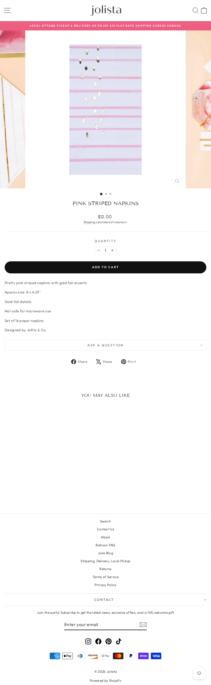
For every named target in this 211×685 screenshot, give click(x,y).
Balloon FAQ (105, 545)
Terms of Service (105, 577)
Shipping (89, 222)
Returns (105, 569)
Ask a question (105, 345)
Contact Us (105, 529)
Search (105, 521)
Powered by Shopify (105, 680)
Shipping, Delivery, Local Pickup (105, 561)
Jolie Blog (105, 553)
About (105, 537)
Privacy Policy (105, 585)
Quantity (105, 241)
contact (104, 600)
